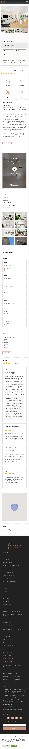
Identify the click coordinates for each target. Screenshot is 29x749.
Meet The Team (7, 559)
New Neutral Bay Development (12, 629)
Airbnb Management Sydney (11, 673)
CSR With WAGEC (8, 622)
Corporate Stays (8, 645)
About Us (5, 556)
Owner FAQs (6, 595)
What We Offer (7, 562)
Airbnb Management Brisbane (11, 679)
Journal (5, 588)
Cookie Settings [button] (6, 745)
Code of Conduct (8, 604)
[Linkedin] (16, 718)
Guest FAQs (6, 598)
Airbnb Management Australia (12, 670)
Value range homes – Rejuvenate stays (12, 615)
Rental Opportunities (9, 581)
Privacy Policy (7, 608)
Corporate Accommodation (11, 565)
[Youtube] (20, 718)
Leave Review (5, 364)
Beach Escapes (7, 639)
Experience (6, 591)
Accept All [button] (14, 745)
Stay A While (6, 649)
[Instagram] (12, 718)
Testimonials (6, 601)
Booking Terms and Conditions (12, 611)
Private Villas (7, 636)
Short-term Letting (8, 569)
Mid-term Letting (8, 572)
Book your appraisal (9, 619)
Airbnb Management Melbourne (12, 676)
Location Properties (9, 633)
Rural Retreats (7, 642)
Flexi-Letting (6, 578)
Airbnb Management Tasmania (11, 683)
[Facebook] (8, 718)
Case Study (6, 585)
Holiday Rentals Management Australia (11, 666)
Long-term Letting (8, 575)
